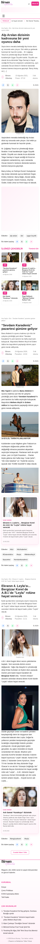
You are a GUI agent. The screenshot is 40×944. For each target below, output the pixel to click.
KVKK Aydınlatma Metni (10, 894)
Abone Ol (35, 3)
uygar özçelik (31, 236)
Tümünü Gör (34, 249)
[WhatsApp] (12, 85)
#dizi (11, 549)
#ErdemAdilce (8, 554)
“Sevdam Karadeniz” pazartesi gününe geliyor (10, 270)
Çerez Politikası (7, 890)
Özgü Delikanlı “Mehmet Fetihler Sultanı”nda (28, 298)
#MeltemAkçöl (30, 554)
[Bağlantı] (17, 85)
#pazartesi (6, 559)
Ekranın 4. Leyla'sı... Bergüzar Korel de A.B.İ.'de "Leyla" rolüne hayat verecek (29, 271)
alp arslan (13, 236)
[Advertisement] (20, 9)
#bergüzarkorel (15, 839)
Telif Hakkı (5, 897)
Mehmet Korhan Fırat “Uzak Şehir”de (16, 927)
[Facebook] (3, 85)
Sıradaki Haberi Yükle (20, 852)
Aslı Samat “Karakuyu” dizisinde (27, 21)
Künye (3, 887)
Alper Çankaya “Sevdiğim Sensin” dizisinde (19, 923)
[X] (8, 85)
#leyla (19, 554)
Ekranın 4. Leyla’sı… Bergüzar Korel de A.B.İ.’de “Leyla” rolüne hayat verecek (19, 525)
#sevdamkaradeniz (21, 559)
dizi (22, 236)
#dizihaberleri (22, 549)
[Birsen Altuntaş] (7, 3)
